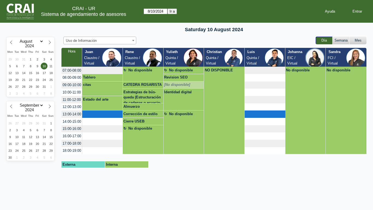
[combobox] (99, 40)
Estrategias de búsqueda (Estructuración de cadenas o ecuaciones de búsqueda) (142, 96)
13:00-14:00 (72, 114)
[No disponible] (177, 85)
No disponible (140, 70)
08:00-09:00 (72, 77)
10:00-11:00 (72, 92)
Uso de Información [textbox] (81, 41)
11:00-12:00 (72, 100)
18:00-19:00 (72, 150)
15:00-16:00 (72, 129)
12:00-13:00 (72, 107)
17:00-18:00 (72, 143)
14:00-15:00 (72, 121)
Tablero (89, 77)
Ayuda (330, 11)
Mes (358, 40)
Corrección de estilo (140, 114)
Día (324, 40)
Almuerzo (131, 106)
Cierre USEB (133, 121)
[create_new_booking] (102, 70)
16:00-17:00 (72, 136)
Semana (341, 40)
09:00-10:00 (72, 85)
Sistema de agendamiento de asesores (83, 14)
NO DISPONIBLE (219, 70)
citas (87, 85)
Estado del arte (95, 99)
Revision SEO (176, 77)
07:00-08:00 (72, 70)
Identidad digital (178, 92)
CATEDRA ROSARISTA (142, 85)
